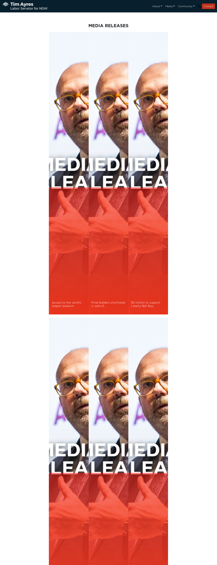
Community (185, 6)
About (156, 6)
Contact (208, 6)
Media (169, 6)
